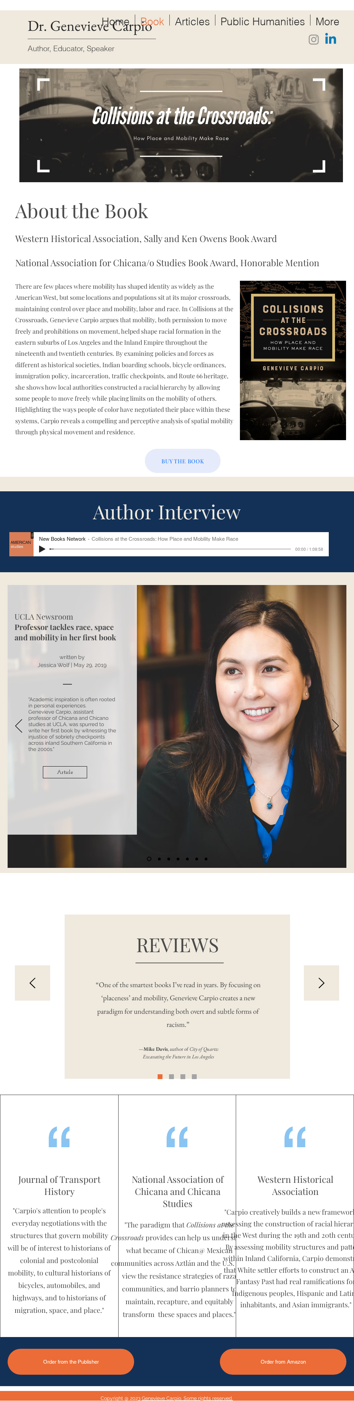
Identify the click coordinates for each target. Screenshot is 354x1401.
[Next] (335, 726)
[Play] (42, 549)
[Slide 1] (149, 859)
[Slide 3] (206, 858)
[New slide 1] (178, 858)
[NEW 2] (160, 1076)
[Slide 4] (196, 858)
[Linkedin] (330, 39)
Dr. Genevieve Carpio (90, 25)
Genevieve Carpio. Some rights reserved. (187, 1398)
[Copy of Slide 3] (159, 858)
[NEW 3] (194, 1076)
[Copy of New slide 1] (168, 858)
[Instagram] (313, 39)
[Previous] (18, 726)
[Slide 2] (187, 858)
